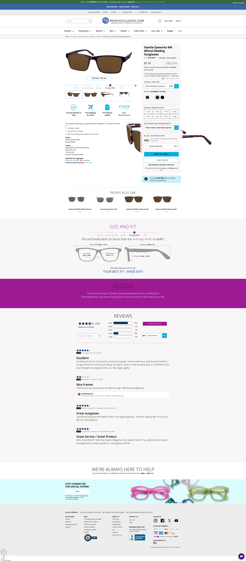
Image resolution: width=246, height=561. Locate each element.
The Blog (105, 12)
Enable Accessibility (239, 3)
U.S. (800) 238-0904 (156, 12)
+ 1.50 (157, 112)
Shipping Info (116, 524)
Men (111, 31)
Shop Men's (74, 36)
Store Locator (117, 527)
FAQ (113, 530)
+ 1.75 (165, 112)
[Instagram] (155, 522)
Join (77, 491)
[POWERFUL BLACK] (162, 97)
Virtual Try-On (99, 78)
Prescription (84, 31)
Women (99, 31)
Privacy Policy (84, 495)
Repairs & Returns (71, 524)
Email (131, 522)
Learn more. (88, 163)
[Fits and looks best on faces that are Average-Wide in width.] (99, 88)
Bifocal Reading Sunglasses (87, 36)
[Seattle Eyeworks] (171, 63)
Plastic (98, 36)
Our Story (115, 519)
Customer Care (143, 12)
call (148, 473)
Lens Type (155, 31)
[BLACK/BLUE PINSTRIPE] (147, 97)
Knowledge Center (94, 12)
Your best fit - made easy (123, 271)
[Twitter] (169, 522)
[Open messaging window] (241, 556)
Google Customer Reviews (171, 78)
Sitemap (86, 532)
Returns (113, 12)
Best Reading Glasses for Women (113, 512)
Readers (67, 31)
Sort (143, 335)
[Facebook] (162, 522)
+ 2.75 (165, 116)
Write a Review (171, 58)
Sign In (67, 519)
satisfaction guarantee (158, 180)
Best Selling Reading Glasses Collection (139, 512)
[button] (161, 86)
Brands (124, 31)
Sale (180, 31)
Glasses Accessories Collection (90, 512)
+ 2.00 (174, 112)
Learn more (154, 140)
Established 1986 (127, 12)
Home (67, 36)
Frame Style (139, 31)
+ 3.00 (174, 116)
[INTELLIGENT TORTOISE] (157, 97)
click (143, 473)
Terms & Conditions (73, 497)
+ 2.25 (148, 116)
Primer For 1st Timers (91, 522)
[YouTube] (176, 522)
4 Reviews (162, 58)
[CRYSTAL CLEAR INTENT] (152, 97)
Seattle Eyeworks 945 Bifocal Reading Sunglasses (116, 36)
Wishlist (68, 527)
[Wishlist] (159, 21)
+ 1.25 (148, 112)
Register (68, 522)
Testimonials (116, 522)
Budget (170, 31)
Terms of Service (89, 527)
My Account (169, 21)
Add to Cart (161, 154)
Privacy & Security (90, 524)
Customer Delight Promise (92, 519)
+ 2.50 (157, 116)
